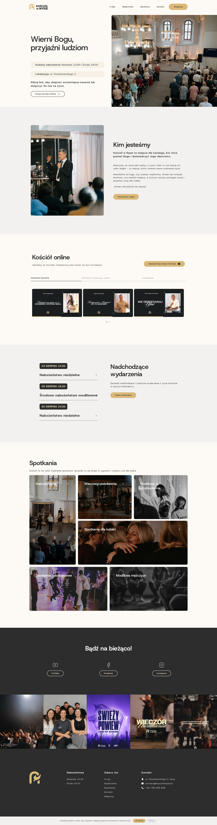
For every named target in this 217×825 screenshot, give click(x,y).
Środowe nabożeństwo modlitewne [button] (69, 395)
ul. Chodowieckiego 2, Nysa (160, 779)
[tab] (56, 278)
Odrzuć (152, 821)
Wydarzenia (127, 7)
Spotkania (145, 7)
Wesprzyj (178, 7)
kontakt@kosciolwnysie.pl (159, 783)
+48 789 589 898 (155, 787)
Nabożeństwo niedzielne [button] (60, 375)
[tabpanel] (108, 306)
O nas (112, 7)
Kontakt (160, 7)
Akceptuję (139, 821)
